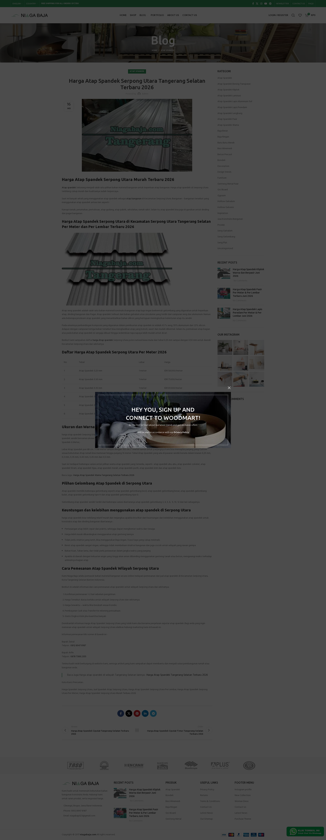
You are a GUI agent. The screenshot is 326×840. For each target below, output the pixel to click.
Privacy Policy (181, 432)
